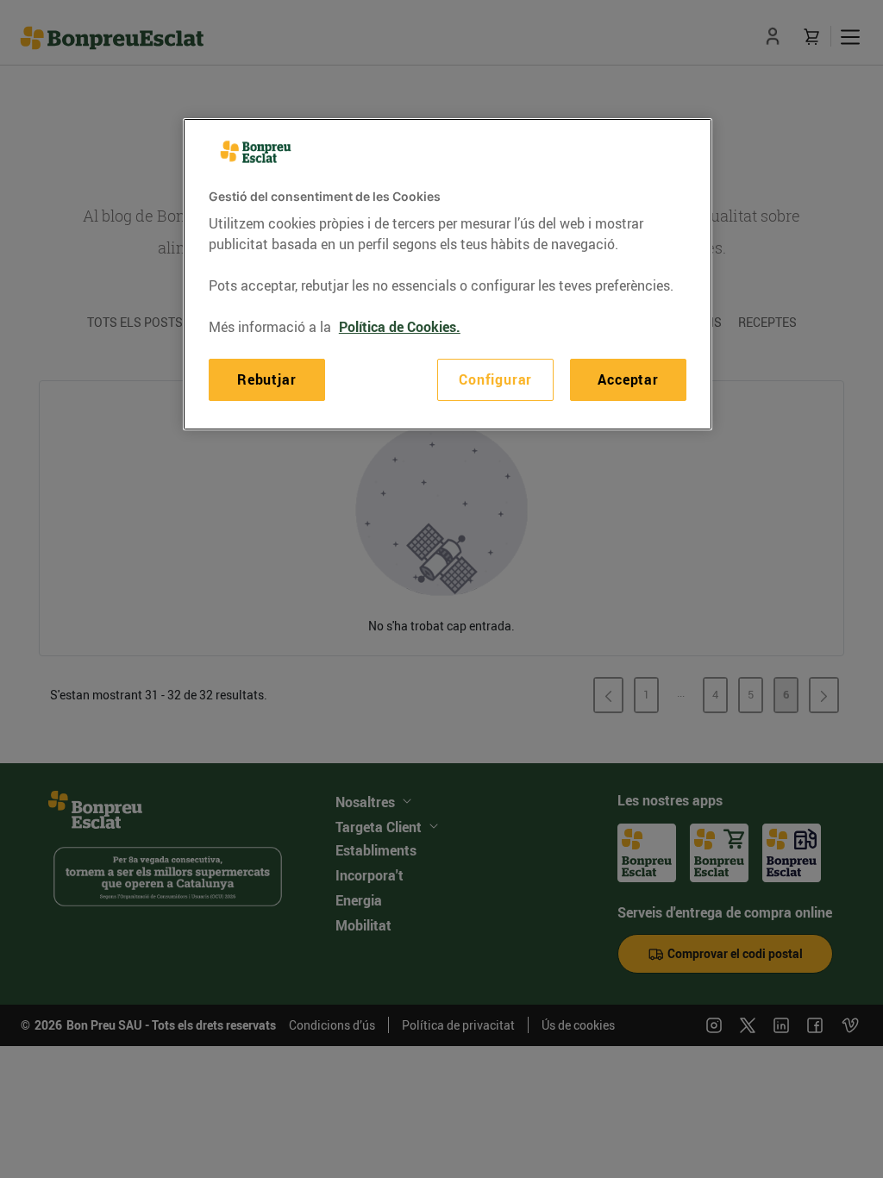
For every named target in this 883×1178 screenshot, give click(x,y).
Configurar (495, 379)
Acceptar (628, 379)
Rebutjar (266, 379)
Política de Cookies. (399, 326)
